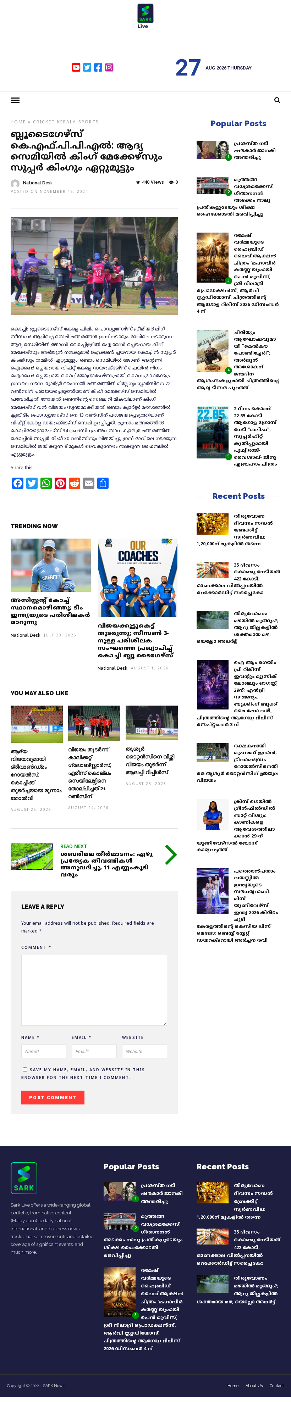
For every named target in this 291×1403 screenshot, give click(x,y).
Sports (88, 122)
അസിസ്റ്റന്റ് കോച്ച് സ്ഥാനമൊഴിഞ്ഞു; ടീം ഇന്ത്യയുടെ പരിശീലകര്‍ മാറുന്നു (50, 611)
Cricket (44, 122)
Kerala (66, 122)
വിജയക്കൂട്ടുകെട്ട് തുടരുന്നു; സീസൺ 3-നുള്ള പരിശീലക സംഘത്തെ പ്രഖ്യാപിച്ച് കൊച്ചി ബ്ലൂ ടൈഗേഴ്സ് (135, 641)
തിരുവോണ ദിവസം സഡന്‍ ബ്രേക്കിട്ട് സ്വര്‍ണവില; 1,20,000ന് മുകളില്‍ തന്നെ (235, 530)
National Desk (38, 182)
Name (30, 1037)
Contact (277, 1385)
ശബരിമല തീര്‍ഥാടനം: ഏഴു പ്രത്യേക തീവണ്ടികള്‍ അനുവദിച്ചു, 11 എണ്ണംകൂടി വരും (106, 865)
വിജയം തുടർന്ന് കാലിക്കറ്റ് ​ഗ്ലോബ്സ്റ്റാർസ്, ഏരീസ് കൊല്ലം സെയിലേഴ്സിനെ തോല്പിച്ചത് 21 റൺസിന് (89, 773)
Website (133, 1037)
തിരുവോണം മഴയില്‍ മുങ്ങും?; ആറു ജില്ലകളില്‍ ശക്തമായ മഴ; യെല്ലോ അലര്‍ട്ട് (237, 628)
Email (82, 1037)
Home (18, 122)
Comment (36, 947)
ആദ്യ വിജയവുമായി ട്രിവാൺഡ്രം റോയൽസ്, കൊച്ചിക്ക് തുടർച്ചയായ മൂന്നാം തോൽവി (36, 775)
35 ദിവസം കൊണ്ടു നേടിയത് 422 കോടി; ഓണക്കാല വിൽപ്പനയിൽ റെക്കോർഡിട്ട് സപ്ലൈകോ (238, 579)
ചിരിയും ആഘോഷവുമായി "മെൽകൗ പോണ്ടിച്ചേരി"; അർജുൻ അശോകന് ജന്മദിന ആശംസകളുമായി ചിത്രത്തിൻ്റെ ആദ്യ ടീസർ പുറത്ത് (238, 360)
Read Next (73, 847)
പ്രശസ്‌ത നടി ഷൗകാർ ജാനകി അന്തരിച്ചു (255, 151)
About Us (254, 1385)
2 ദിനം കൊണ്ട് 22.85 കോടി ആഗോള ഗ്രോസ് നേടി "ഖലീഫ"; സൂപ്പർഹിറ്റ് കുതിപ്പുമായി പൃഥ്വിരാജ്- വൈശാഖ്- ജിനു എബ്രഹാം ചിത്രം (255, 436)
